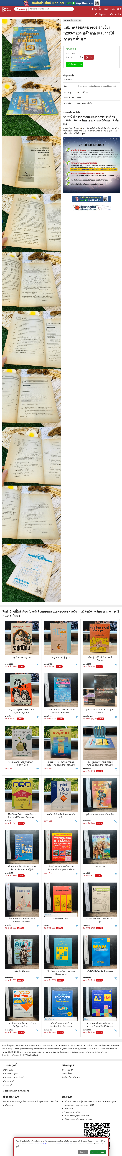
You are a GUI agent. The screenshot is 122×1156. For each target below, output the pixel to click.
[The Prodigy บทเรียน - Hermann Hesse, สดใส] (61, 952)
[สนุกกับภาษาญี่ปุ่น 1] (61, 638)
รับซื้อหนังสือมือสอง (71, 1077)
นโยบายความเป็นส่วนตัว (13, 1077)
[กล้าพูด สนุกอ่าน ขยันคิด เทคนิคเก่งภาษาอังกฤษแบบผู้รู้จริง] (22, 847)
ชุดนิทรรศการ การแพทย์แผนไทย (100, 814)
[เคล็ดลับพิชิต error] (22, 952)
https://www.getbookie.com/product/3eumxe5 (28, 1048)
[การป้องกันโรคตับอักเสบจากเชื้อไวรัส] (61, 795)
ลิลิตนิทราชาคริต (61, 918)
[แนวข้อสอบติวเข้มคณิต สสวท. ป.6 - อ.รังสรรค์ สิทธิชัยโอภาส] (100, 1004)
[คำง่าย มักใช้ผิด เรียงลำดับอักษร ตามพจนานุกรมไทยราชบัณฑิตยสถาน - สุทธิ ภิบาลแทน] (61, 690)
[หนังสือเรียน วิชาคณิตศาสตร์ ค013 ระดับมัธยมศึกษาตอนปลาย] (61, 743)
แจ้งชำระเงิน (109, 8)
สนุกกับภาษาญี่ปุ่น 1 (61, 657)
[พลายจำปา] (100, 847)
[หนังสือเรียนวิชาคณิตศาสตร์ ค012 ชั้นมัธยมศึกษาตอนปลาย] (100, 743)
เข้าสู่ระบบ (101, 14)
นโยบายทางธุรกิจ (10, 1073)
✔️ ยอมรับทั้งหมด (98, 1152)
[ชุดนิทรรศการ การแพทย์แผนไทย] (100, 795)
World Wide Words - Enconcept (100, 971)
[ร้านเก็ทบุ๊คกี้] (6, 9)
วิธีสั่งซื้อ (96, 8)
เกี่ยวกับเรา (8, 1069)
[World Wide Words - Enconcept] (100, 952)
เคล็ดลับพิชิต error (22, 971)
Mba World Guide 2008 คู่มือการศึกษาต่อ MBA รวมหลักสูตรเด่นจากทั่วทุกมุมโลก (22, 817)
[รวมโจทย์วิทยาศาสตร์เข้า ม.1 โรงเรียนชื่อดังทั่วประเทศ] (61, 1004)
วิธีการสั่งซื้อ (67, 1073)
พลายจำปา (100, 866)
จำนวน (69, 57)
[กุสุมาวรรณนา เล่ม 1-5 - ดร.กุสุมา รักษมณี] (100, 690)
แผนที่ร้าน (69, 1108)
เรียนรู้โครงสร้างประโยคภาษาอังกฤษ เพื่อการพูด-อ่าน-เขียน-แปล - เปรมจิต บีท (61, 869)
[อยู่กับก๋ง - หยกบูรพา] (22, 638)
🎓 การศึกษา (82, 92)
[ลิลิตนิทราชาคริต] (61, 900)
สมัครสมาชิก (115, 14)
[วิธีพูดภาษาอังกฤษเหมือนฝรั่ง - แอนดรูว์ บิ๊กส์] (22, 743)
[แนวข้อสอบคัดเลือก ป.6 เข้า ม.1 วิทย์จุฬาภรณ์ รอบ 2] (22, 1004)
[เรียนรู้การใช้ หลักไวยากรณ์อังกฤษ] (100, 638)
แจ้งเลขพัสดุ (67, 1069)
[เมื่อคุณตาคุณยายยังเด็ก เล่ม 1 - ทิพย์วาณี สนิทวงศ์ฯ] (22, 900)
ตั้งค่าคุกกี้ (7, 1085)
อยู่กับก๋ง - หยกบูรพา (22, 657)
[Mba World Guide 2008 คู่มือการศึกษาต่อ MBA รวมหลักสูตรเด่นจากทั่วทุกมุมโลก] (22, 795)
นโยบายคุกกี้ (8, 1081)
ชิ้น (81, 57)
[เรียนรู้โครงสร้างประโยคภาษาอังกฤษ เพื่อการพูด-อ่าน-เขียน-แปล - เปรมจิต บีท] (61, 847)
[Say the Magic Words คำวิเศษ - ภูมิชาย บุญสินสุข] (22, 690)
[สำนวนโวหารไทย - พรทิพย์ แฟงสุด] (100, 900)
